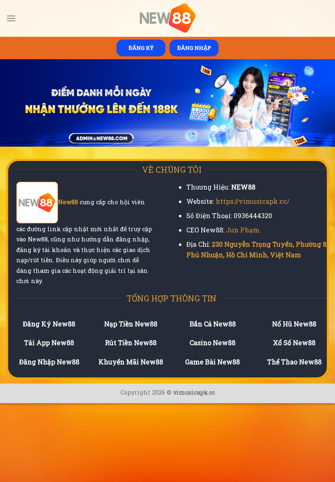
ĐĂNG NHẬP (194, 47)
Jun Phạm (242, 229)
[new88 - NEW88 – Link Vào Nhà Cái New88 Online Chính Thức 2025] (167, 18)
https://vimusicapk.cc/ (252, 201)
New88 (68, 202)
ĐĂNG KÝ (141, 47)
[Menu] (11, 18)
